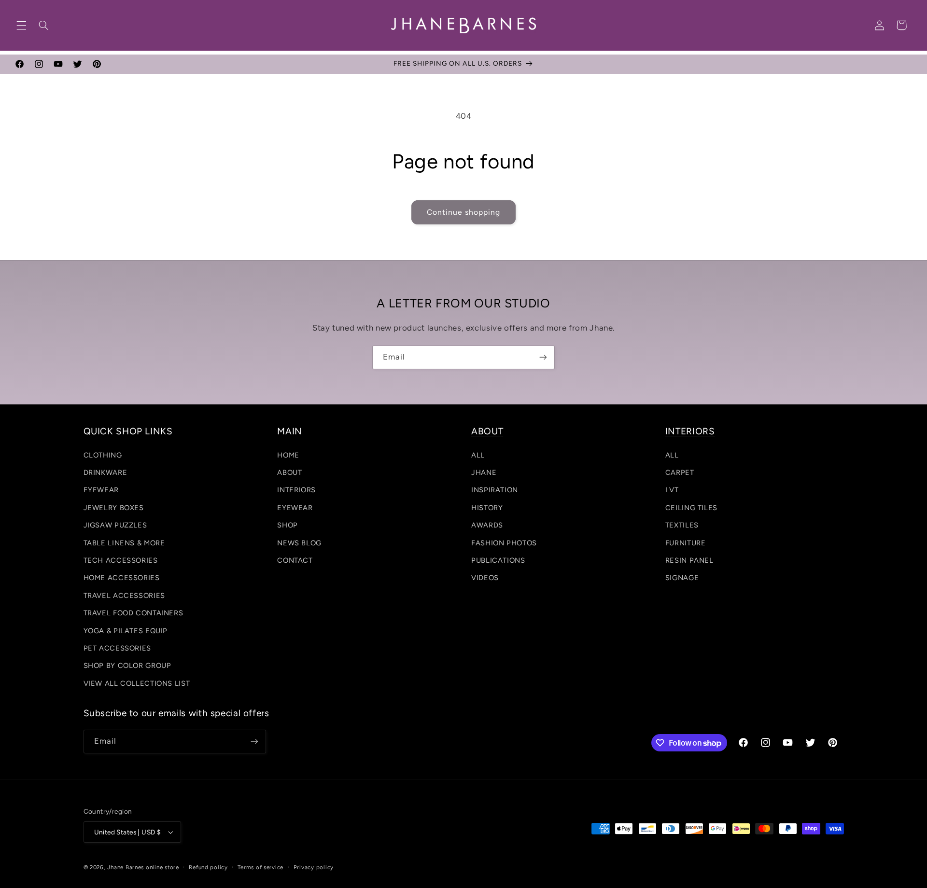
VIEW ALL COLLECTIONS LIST (137, 683)
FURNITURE (685, 543)
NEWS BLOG (299, 543)
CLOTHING (103, 455)
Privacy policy (314, 867)
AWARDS (487, 525)
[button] (21, 25)
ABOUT (289, 472)
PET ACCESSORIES (117, 648)
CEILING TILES (691, 507)
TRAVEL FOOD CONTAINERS (133, 613)
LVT (672, 490)
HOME (288, 455)
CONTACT (294, 560)
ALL (478, 455)
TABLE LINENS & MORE (124, 543)
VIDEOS (485, 577)
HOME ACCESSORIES (122, 577)
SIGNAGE (682, 577)
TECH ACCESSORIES (121, 560)
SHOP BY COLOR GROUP (127, 665)
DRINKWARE (105, 472)
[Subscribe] (543, 357)
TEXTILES (682, 525)
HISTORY (487, 507)
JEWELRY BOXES (114, 507)
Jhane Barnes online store (143, 867)
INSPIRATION (494, 490)
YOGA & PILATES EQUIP (126, 630)
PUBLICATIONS (498, 560)
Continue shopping (464, 212)
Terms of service (260, 867)
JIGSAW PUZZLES (115, 525)
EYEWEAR (101, 490)
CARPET (679, 472)
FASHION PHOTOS (504, 543)
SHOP (287, 525)
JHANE (483, 472)
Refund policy (208, 867)
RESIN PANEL (689, 560)
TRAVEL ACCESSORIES (124, 595)
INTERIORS (296, 490)
